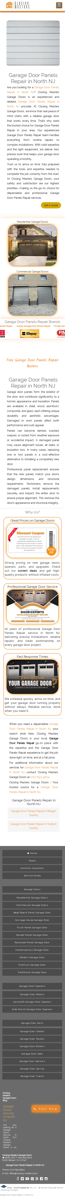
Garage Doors (32, 889)
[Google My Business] (18, 1179)
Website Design (47, 1188)
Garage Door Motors (32, 994)
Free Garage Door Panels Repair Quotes (32, 363)
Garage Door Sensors (32, 1061)
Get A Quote (51, 205)
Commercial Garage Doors (32, 905)
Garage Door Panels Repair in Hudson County (33, 826)
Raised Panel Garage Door (32, 935)
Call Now (47, 1108)
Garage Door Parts (32, 1023)
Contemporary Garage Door (32, 950)
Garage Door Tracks (32, 1076)
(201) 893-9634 (40, 777)
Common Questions (32, 868)
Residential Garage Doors (32, 897)
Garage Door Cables (32, 1031)
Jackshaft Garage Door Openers (32, 1002)
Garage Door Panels (32, 1039)
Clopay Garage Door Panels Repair (25, 326)
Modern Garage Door (32, 957)
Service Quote (32, 875)
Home (33, 853)
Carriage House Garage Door (32, 920)
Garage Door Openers (32, 986)
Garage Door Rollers (32, 1046)
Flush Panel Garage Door (32, 927)
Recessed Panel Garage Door (32, 942)
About (32, 860)
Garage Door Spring (32, 1068)
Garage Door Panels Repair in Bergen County (33, 813)
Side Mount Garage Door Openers (32, 1009)
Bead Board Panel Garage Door (32, 912)
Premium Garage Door (32, 965)
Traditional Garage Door (32, 972)
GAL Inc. (33, 1188)
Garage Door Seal (32, 1054)
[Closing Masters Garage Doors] (18, 8)
